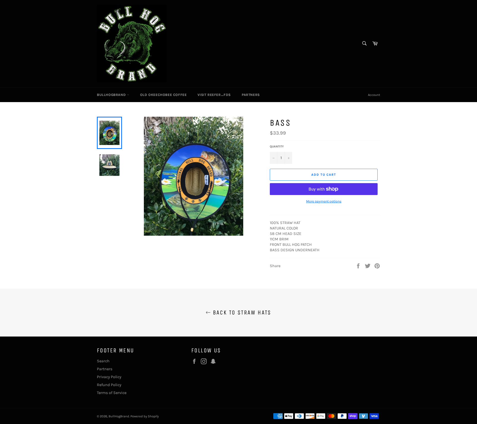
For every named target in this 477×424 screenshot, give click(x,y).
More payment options (323, 201)
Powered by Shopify (144, 416)
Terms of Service (111, 392)
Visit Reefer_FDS (214, 95)
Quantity (277, 146)
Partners (251, 95)
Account (374, 95)
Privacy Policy (109, 376)
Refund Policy (109, 384)
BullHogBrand (112, 95)
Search (103, 361)
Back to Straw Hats (241, 312)
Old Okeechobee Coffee (163, 95)
